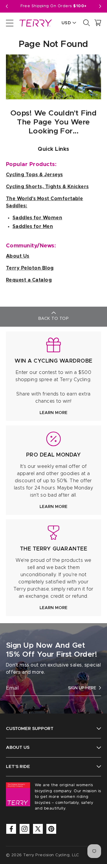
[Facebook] (11, 829)
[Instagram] (24, 829)
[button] (100, 6)
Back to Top (53, 319)
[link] (53, 376)
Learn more (53, 413)
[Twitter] (38, 829)
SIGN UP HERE (82, 688)
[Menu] (9, 22)
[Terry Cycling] (35, 22)
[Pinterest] (51, 829)
